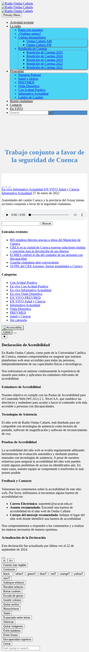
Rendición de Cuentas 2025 (44, 52)
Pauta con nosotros (30, 30)
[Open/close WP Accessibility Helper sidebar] (13, 327)
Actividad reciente (22, 22)
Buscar (46, 223)
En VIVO (16, 108)
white (19, 573)
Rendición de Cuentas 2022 (44, 63)
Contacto (16, 105)
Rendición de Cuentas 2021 (44, 67)
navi (6, 578)
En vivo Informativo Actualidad (22, 189)
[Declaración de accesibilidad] (14, 333)
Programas (17, 71)
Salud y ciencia (28, 78)
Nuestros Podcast (29, 75)
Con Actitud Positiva (31, 90)
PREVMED (26, 82)
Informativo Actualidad (33, 93)
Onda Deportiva (28, 86)
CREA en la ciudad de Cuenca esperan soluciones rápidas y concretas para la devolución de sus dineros (47, 249)
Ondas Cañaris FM (38, 45)
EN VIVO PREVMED (25, 297)
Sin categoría (18, 320)
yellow (78, 573)
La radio (15, 26)
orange (65, 573)
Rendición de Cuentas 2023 (44, 60)
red (53, 573)
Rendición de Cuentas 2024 (44, 56)
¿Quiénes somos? (29, 33)
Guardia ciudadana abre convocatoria (34, 262)
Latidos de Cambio (30, 97)
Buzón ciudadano (21, 101)
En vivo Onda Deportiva (26, 294)
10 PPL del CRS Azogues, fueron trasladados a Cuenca (46, 266)
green (32, 573)
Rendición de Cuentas (32, 48)
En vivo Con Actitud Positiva (29, 286)
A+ (11, 560)
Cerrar (7, 643)
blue (43, 573)
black (7, 573)
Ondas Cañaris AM (39, 41)
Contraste (9, 569)
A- (4, 560)
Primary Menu (11, 15)
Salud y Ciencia (20, 316)
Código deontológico (32, 37)
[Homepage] (17, 7)
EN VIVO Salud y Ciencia (61, 189)
